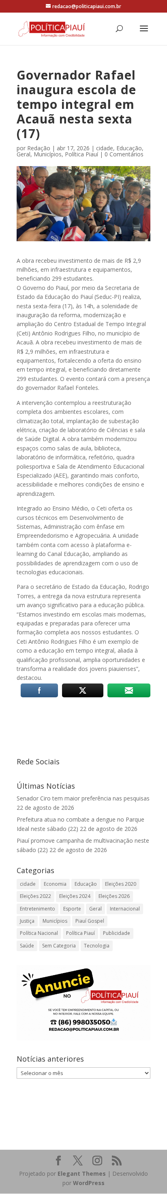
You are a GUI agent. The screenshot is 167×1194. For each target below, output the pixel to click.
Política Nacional (39, 933)
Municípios (48, 154)
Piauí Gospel (89, 920)
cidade (104, 148)
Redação (38, 148)
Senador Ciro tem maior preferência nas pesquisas (83, 798)
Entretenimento (37, 908)
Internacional (125, 908)
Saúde (27, 945)
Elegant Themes (82, 1173)
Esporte (72, 908)
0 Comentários (124, 154)
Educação (129, 148)
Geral (23, 154)
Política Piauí (81, 154)
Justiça (27, 920)
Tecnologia (96, 945)
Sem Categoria (59, 945)
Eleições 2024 (74, 896)
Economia (55, 883)
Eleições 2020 (120, 883)
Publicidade (116, 933)
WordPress (89, 1183)
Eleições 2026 (114, 896)
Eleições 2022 (35, 896)
